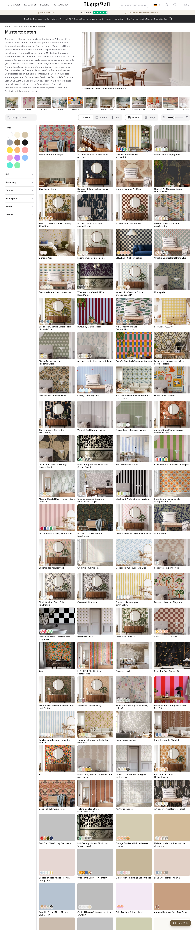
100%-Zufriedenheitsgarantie (143, 12)
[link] (42, 149)
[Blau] (25, 158)
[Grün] (17, 165)
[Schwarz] (25, 142)
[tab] (85, 117)
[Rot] (25, 150)
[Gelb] (10, 150)
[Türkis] (10, 165)
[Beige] (25, 135)
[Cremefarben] (17, 135)
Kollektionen (61, 5)
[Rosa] (10, 158)
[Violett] (17, 158)
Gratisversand (47, 12)
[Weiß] (10, 135)
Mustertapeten (37, 26)
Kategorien (30, 5)
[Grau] (10, 142)
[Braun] (17, 142)
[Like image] (71, 129)
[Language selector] (157, 5)
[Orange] (17, 150)
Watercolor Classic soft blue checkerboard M (104, 88)
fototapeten (14, 5)
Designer (45, 5)
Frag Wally (182, 923)
